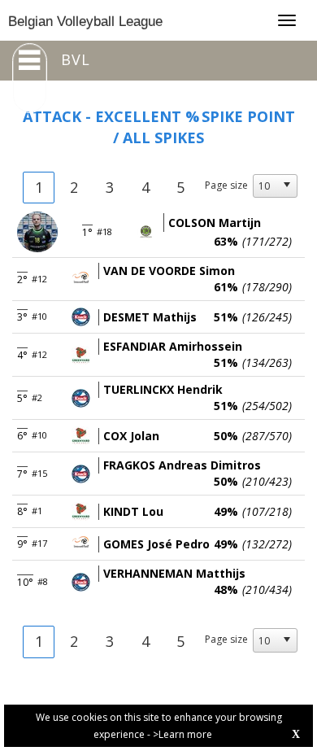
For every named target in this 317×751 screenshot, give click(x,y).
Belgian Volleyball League (85, 21)
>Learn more (182, 734)
